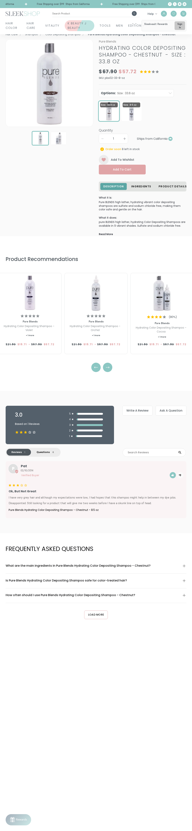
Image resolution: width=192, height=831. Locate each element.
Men (119, 25)
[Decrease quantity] (102, 138)
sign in (179, 25)
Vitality (52, 25)
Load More (96, 615)
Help (151, 14)
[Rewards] (18, 819)
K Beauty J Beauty (77, 25)
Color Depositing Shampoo (62, 34)
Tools (105, 25)
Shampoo (31, 34)
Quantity (106, 130)
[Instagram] (180, 4)
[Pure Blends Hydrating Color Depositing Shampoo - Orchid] (96, 293)
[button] (173, 475)
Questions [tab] (43, 452)
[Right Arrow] (107, 367)
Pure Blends (107, 41)
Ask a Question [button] (171, 410)
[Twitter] (175, 4)
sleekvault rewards (156, 24)
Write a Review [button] (137, 410)
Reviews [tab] (16, 452)
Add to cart (122, 169)
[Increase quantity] (124, 138)
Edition (135, 25)
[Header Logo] (23, 13)
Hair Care (31, 25)
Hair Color (11, 25)
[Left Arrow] (96, 367)
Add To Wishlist (122, 160)
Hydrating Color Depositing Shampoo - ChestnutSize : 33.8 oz (142, 54)
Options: (118, 93)
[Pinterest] (184, 4)
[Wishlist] (174, 14)
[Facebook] (170, 4)
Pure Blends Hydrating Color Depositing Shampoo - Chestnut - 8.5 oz (54, 510)
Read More (106, 234)
